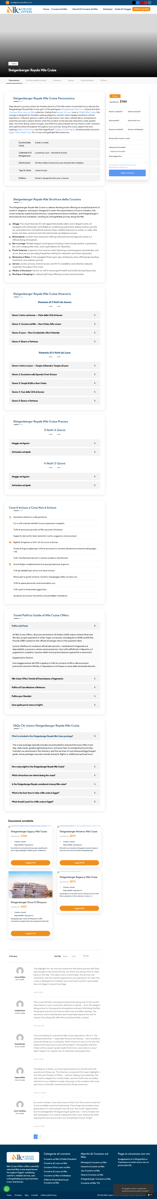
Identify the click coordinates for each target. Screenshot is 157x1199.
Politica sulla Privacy (49, 1195)
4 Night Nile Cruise (87, 112)
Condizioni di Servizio (125, 165)
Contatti (34, 1195)
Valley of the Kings (25, 129)
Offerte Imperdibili (141, 9)
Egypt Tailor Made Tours (20, 132)
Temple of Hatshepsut (64, 129)
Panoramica (14, 80)
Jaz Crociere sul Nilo (90, 1170)
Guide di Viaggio (123, 9)
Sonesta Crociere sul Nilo (92, 1166)
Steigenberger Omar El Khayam (29, 902)
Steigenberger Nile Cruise (73, 109)
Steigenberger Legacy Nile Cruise (29, 831)
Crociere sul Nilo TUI (90, 1183)
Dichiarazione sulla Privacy (118, 167)
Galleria (14, 64)
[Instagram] (149, 3)
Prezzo (71, 80)
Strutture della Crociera (36, 80)
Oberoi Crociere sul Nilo (92, 1174)
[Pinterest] (141, 3)
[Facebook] (138, 3)
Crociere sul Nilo (59, 9)
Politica (103, 80)
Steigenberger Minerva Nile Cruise (78, 831)
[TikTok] (134, 3)
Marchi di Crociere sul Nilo (85, 9)
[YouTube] (145, 3)
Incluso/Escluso (87, 80)
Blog (26, 1195)
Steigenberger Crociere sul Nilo (96, 1179)
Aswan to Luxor (64, 112)
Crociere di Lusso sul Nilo (55, 1163)
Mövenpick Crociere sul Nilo (94, 1162)
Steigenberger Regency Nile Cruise (78, 877)
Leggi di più (31, 863)
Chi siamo (18, 1195)
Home (46, 9)
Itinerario (57, 80)
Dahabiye (108, 9)
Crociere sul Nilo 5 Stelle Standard (60, 1159)
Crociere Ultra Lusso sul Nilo (22, 112)
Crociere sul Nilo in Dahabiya (57, 1175)
